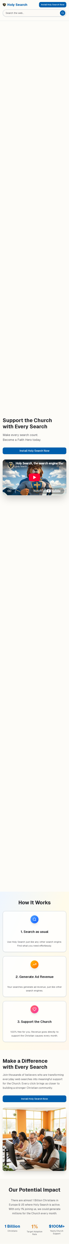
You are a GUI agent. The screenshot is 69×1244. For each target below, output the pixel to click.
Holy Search (17, 5)
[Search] (62, 13)
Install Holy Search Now (52, 4)
